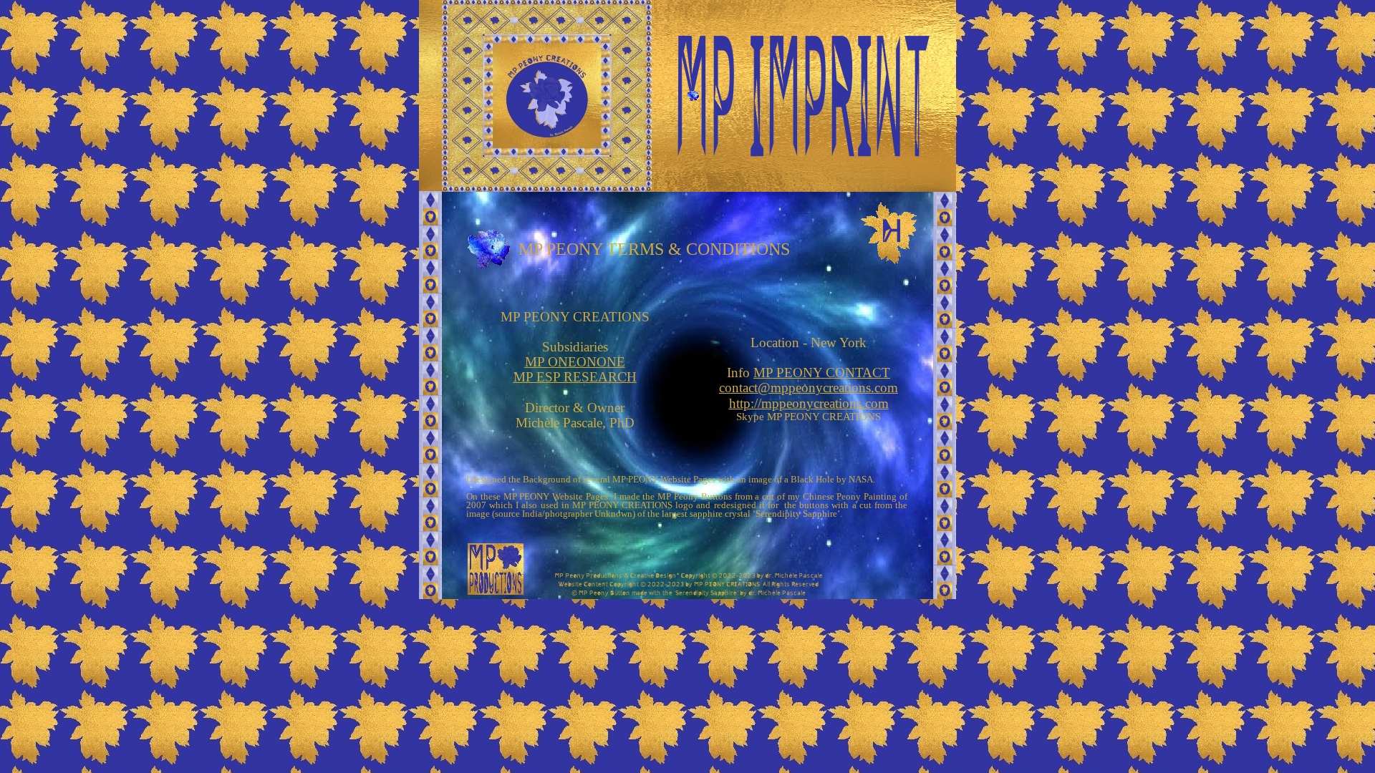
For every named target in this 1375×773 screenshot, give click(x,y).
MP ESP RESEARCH (575, 376)
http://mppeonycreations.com (809, 403)
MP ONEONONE (575, 361)
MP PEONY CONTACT (821, 372)
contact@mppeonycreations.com (808, 387)
